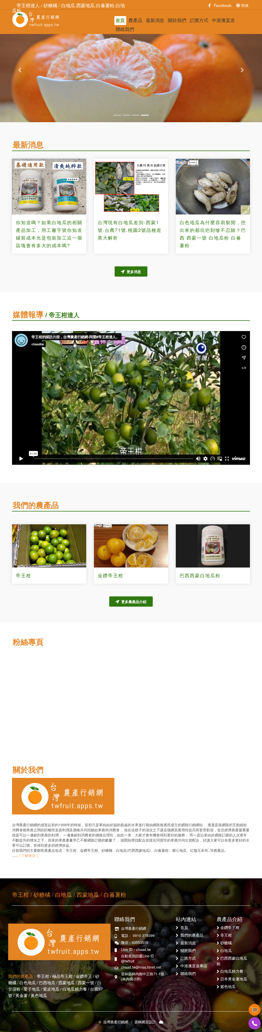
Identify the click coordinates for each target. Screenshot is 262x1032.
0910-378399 (144, 935)
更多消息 (133, 271)
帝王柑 (23, 575)
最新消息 (155, 20)
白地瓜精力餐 (231, 971)
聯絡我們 (125, 29)
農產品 (135, 20)
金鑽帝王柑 (110, 575)
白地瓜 (226, 950)
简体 (244, 5)
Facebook (221, 5)
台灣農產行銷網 (35, 19)
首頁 (120, 20)
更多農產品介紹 (132, 601)
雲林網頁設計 (145, 1021)
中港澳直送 (223, 20)
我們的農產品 (191, 935)
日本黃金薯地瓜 (233, 978)
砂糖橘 (226, 942)
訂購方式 (199, 20)
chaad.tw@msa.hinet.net (141, 967)
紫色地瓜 (228, 986)
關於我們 (177, 20)
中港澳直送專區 (193, 965)
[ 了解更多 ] (28, 855)
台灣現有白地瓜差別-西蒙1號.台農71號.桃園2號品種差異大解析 (130, 230)
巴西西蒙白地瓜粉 (200, 575)
